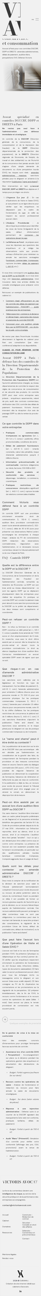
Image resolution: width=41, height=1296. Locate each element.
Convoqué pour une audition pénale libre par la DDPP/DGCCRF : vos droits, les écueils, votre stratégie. (22, 327)
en (33, 19)
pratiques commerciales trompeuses (22, 260)
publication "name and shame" (24, 182)
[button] (37, 19)
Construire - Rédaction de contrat (27, 1217)
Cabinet (5, 1221)
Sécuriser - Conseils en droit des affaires (29, 1225)
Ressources (7, 1233)
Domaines (6, 1227)
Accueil (5, 1215)
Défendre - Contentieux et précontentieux (28, 1233)
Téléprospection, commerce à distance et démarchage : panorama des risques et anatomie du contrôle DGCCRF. (22, 317)
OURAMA (23, 1280)
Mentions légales (9, 1254)
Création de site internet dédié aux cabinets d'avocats (20, 1285)
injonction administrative (22, 279)
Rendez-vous (7, 1258)
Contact (25, 1239)
